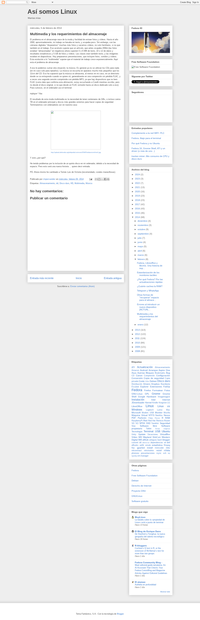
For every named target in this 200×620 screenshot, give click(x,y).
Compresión (149, 376)
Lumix (159, 410)
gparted (141, 447)
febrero (141, 259)
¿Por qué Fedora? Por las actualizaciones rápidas (150, 280)
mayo (141, 246)
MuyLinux (140, 517)
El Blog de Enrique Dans (148, 531)
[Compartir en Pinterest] (108, 179)
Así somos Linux (52, 11)
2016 (138, 208)
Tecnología (137, 431)
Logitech (150, 410)
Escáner (135, 387)
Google (141, 396)
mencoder (159, 448)
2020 (138, 191)
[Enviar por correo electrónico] (96, 179)
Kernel (148, 402)
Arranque (153, 370)
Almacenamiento (47, 183)
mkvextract (137, 450)
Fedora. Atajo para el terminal (146, 138)
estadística (157, 445)
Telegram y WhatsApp (148, 290)
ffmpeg (167, 445)
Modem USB (148, 413)
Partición (142, 418)
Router (167, 421)
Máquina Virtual (140, 415)
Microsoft (136, 412)
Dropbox (155, 384)
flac (133, 448)
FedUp (166, 386)
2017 (138, 204)
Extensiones (156, 386)
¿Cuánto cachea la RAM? (149, 286)
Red (145, 420)
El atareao (140, 582)
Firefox (147, 390)
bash (160, 440)
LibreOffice (137, 406)
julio (140, 238)
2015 (138, 213)
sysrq (134, 456)
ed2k (142, 445)
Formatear (157, 390)
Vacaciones (153, 434)
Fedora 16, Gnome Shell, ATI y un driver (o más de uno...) (148, 149)
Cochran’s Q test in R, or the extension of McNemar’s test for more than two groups (149, 551)
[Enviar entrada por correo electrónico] (90, 179)
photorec (135, 453)
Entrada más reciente (42, 278)
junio (140, 242)
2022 (138, 183)
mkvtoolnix (149, 450)
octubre (142, 229)
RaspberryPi (137, 421)
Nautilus (159, 415)
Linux (150, 406)
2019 (138, 195)
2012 (138, 334)
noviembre (143, 225)
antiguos (153, 440)
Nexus (167, 415)
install (150, 447)
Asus (134, 373)
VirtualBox (165, 434)
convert (135, 442)
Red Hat (151, 421)
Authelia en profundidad (145, 584)
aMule (145, 440)
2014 (138, 217)
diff (165, 443)
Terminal (148, 431)
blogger (166, 440)
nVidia (167, 450)
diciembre (143, 221)
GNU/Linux (137, 496)
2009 (138, 347)
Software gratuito (140, 501)
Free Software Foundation (145, 475)
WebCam (156, 437)
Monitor (158, 412)
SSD (148, 423)
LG (168, 403)
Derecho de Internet (141, 485)
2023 (138, 178)
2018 (138, 200)
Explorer (144, 386)
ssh (164, 453)
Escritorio (165, 384)
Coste (142, 381)
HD (71, 183)
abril (140, 251)
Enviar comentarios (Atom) (82, 286)
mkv (168, 447)
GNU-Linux (137, 394)
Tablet (148, 429)
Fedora (137, 390)
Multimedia (79, 183)
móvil (159, 450)
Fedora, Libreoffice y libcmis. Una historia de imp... (149, 266)
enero (141, 324)
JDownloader (138, 402)
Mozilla (167, 413)
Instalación (138, 399)
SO (136, 423)
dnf (168, 442)
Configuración (163, 375)
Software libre (148, 426)
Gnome (156, 393)
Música (89, 183)
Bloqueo (150, 373)
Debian (153, 381)
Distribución (137, 384)
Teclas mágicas (162, 429)
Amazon (135, 370)
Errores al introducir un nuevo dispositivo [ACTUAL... (148, 307)
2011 (137, 338)
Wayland (147, 437)
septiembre (143, 233)
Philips (150, 418)
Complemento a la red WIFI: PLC (148, 133)
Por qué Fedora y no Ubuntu (146, 143)
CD (133, 376)
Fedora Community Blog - (148, 562)
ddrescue (146, 443)
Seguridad (165, 423)
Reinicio (159, 421)
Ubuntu (166, 431)
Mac (168, 410)
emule (148, 445)
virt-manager (142, 456)
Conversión (137, 378)
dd (57, 183)
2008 (138, 351)
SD (133, 423)
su (169, 453)
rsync (158, 453)
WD (140, 437)
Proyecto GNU (139, 491)
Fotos (167, 390)
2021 (138, 187)
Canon (139, 375)
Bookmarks (160, 373)
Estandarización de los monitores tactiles (148, 273)
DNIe (147, 381)
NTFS (151, 415)
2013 (138, 330)
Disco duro (64, 183)
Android (144, 370)
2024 (138, 174)
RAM (167, 418)
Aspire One (164, 370)
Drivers (146, 384)
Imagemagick (164, 397)
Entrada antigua (113, 278)
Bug (168, 373)
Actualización (145, 367)
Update (141, 434)
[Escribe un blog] (99, 179)
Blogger (120, 614)
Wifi (140, 440)
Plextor (157, 418)
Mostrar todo (165, 592)
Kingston (163, 403)
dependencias (156, 442)
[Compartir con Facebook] (105, 179)
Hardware (151, 396)
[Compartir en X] (102, 179)
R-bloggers (141, 545)
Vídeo (134, 437)
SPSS (142, 423)
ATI (133, 367)
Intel (153, 399)
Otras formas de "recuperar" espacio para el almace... (148, 297)
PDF (134, 418)
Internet (166, 399)
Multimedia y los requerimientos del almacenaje (147, 316)
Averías (141, 373)
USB (157, 431)
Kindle (155, 403)
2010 (138, 342)
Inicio (79, 278)
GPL (147, 394)
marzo (141, 255)
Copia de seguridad (154, 378)
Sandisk (155, 423)
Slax (134, 426)
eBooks (135, 445)
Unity (134, 434)
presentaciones (148, 453)
